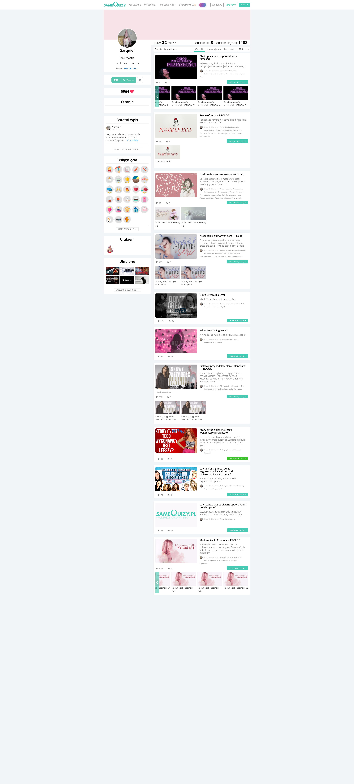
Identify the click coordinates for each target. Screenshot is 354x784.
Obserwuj (124, 80)
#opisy (222, 519)
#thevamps (237, 133)
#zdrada (235, 256)
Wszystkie (199, 49)
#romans (235, 74)
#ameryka (223, 127)
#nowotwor (240, 192)
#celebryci (223, 486)
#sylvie (241, 74)
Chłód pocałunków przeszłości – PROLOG (218, 58)
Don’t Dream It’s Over (212, 295)
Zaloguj (231, 5)
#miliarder (238, 557)
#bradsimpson (209, 130)
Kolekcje (245, 49)
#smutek (203, 198)
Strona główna (214, 49)
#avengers (224, 557)
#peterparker (229, 389)
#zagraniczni (208, 489)
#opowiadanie (219, 133)
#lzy (222, 253)
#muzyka (238, 450)
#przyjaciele (228, 133)
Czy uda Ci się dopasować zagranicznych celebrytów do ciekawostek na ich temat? (217, 471)
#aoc (222, 71)
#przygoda (238, 389)
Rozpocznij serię (237, 82)
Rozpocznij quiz (237, 320)
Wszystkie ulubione (126, 290)
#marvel (218, 74)
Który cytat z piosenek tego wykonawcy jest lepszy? (216, 431)
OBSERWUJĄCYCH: (232, 43)
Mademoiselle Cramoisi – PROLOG (220, 540)
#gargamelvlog (209, 253)
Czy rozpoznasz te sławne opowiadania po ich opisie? (223, 506)
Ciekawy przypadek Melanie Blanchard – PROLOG (222, 367)
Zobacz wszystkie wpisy (126, 150)
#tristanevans (204, 136)
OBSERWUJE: (204, 43)
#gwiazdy (240, 486)
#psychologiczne (224, 195)
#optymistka (219, 389)
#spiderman (225, 307)
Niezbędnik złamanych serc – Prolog (221, 235)
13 (172, 530)
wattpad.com (130, 68)
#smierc (239, 195)
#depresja (236, 250)
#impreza (227, 339)
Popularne (135, 5)
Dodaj (244, 5)
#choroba (207, 192)
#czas (222, 339)
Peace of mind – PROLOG (214, 115)
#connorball (227, 130)
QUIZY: (160, 43)
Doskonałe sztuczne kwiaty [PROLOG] (222, 174)
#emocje (243, 250)
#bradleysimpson (233, 127)
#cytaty (222, 450)
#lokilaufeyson (209, 74)
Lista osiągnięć (126, 229)
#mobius (229, 74)
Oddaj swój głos (237, 459)
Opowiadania (187, 5)
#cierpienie (219, 130)
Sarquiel (117, 127)
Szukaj (218, 5)
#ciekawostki (232, 486)
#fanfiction (228, 71)
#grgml (217, 253)
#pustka (233, 195)
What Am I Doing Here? (213, 330)
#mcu (223, 74)
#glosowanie (230, 450)
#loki (234, 71)
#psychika (214, 195)
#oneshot (240, 304)
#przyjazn (218, 342)
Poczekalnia (229, 49)
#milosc (211, 133)
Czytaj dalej (132, 140)
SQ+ (202, 5)
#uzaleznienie (236, 198)
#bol (221, 250)
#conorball (215, 192)
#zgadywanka (218, 489)
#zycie (240, 256)
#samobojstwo (212, 256)
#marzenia (204, 133)
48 (173, 321)
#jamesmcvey (237, 130)
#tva (201, 77)
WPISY (172, 43)
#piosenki (207, 453)
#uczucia (228, 198)
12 (172, 356)
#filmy (222, 304)
